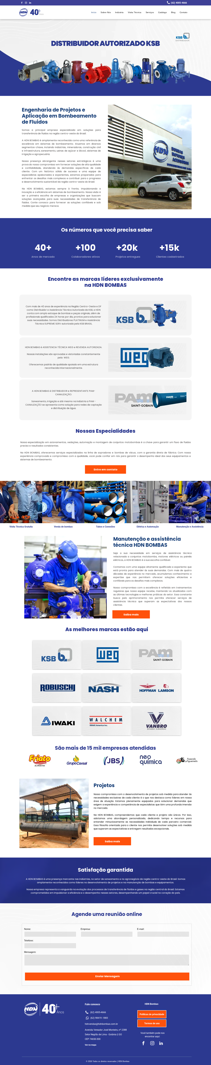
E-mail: (140, 929)
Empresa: (85, 929)
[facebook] (21, 3)
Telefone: (28, 940)
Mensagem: (30, 952)
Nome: (27, 929)
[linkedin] (30, 3)
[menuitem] (94, 12)
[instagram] (26, 3)
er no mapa (91, 1045)
